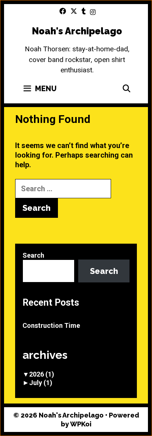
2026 (41, 374)
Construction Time (51, 325)
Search (33, 255)
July (40, 383)
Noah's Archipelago (77, 31)
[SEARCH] (126, 89)
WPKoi (80, 424)
